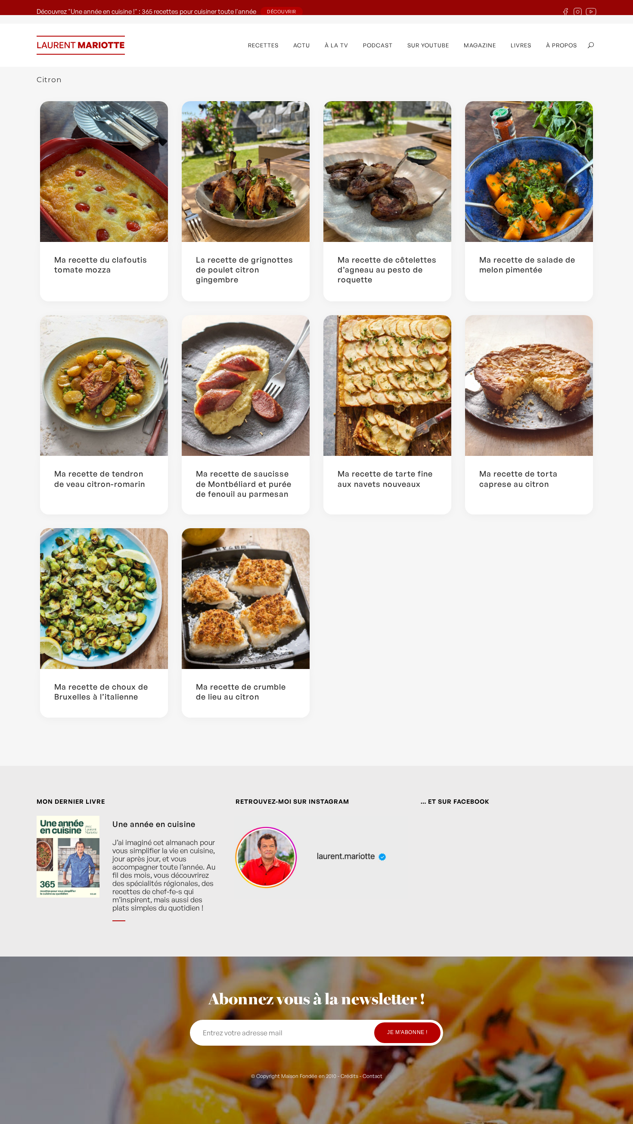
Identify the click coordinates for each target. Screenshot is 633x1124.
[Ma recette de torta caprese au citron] (529, 385)
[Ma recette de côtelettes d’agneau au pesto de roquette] (387, 171)
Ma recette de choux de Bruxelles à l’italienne (101, 691)
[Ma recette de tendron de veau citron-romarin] (104, 385)
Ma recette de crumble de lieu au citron (241, 691)
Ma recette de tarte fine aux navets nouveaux (385, 478)
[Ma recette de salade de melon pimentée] (529, 171)
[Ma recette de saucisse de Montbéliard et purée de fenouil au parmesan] (246, 385)
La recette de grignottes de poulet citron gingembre (244, 270)
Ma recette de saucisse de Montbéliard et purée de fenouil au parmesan (244, 484)
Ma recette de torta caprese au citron (518, 478)
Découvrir (281, 12)
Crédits (349, 1076)
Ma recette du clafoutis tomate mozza (100, 264)
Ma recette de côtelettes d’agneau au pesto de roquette (387, 270)
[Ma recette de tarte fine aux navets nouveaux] (387, 385)
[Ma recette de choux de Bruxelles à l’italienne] (104, 598)
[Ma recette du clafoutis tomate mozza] (104, 171)
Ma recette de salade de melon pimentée (527, 264)
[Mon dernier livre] (68, 875)
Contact (372, 1076)
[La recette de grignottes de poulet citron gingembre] (246, 171)
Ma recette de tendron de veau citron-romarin (99, 478)
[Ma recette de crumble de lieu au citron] (246, 598)
